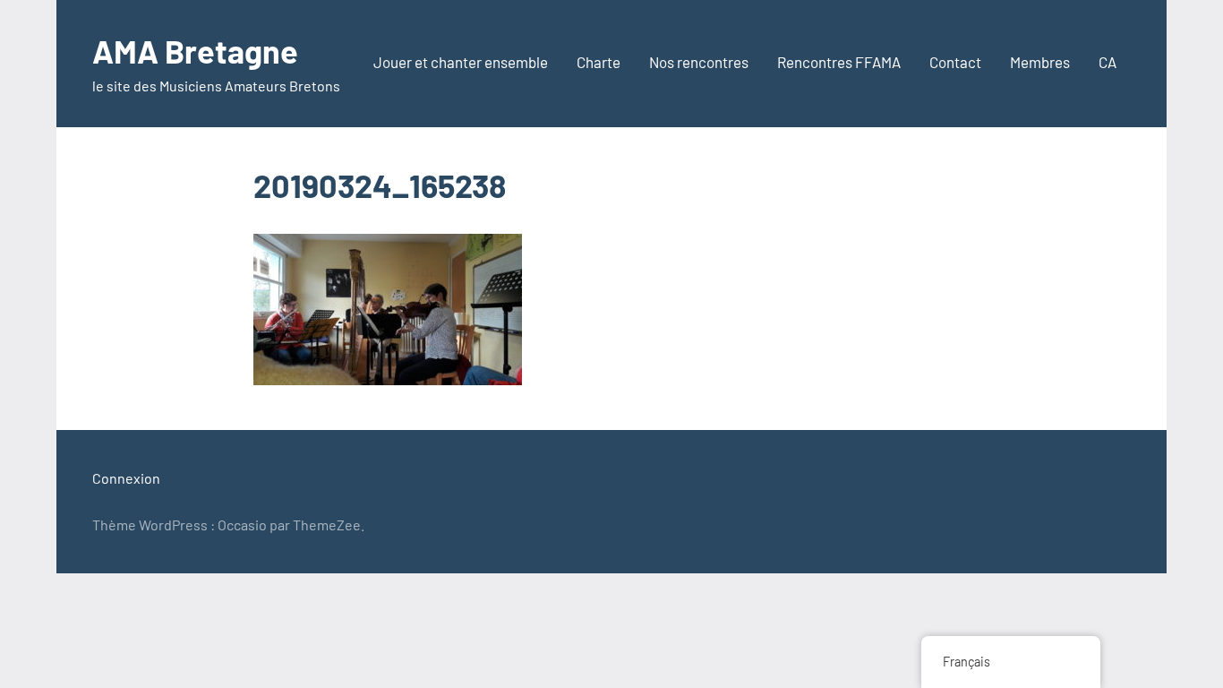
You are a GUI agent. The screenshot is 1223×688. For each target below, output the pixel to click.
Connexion (126, 477)
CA (1107, 62)
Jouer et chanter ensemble (460, 62)
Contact (955, 62)
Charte (598, 62)
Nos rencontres (698, 62)
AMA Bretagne (195, 50)
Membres (1040, 62)
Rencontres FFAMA (839, 62)
